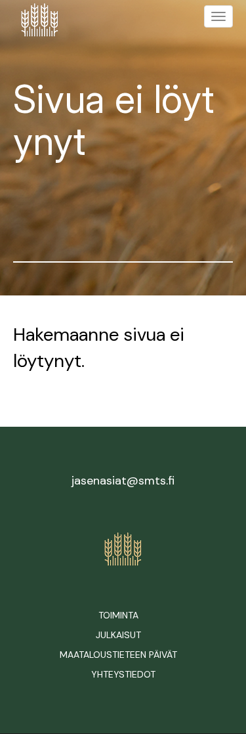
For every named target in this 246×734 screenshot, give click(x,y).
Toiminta (118, 615)
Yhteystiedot (123, 674)
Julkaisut (118, 635)
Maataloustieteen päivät (118, 654)
